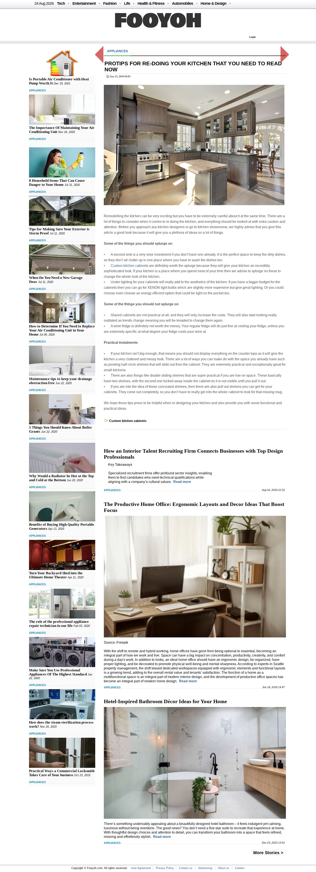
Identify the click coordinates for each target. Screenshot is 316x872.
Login (252, 37)
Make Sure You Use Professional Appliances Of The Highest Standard (58, 672)
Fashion (110, 3)
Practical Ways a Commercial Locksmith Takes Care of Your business (61, 773)
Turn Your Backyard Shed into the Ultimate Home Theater (56, 575)
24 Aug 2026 (44, 3)
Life (127, 3)
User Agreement (141, 868)
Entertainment (84, 3)
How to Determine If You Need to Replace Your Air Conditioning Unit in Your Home (62, 330)
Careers (240, 868)
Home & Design (213, 3)
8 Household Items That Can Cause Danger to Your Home (57, 183)
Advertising (205, 868)
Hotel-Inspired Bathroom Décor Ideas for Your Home (165, 701)
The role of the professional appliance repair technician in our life (59, 624)
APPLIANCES (37, 90)
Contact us (185, 868)
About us (223, 868)
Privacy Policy (165, 868)
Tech (61, 3)
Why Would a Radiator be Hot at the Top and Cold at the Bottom (61, 478)
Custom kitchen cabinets (129, 265)
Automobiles (182, 3)
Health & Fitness (151, 3)
